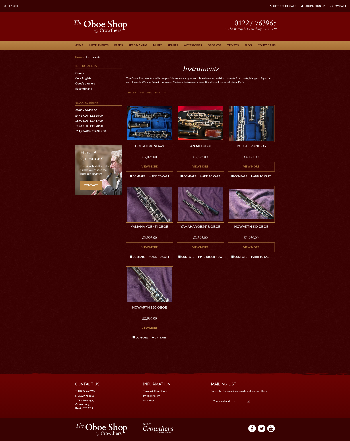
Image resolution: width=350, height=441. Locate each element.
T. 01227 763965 (85, 390)
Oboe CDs (214, 45)
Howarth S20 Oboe (149, 307)
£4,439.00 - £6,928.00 (89, 115)
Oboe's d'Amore (85, 83)
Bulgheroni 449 (149, 146)
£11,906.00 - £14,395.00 (90, 131)
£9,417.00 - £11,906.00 (89, 126)
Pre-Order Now (211, 256)
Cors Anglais (83, 78)
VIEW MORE (149, 166)
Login (308, 5)
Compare (139, 176)
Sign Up (320, 5)
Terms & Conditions (155, 390)
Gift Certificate (284, 5)
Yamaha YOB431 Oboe (149, 226)
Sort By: (132, 92)
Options (160, 337)
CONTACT (91, 185)
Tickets (233, 45)
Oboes (79, 73)
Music (157, 45)
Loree (164, 82)
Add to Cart (160, 176)
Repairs (173, 45)
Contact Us (266, 45)
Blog (248, 45)
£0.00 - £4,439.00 (86, 110)
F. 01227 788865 (84, 395)
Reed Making (138, 45)
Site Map (148, 400)
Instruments (98, 45)
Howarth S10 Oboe (251, 226)
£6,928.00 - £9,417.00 (89, 120)
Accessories (193, 45)
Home (79, 45)
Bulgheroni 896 (251, 146)
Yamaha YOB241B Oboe (200, 226)
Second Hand (83, 88)
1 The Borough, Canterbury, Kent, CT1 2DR (84, 404)
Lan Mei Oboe (200, 146)
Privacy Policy (151, 395)
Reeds (118, 45)
